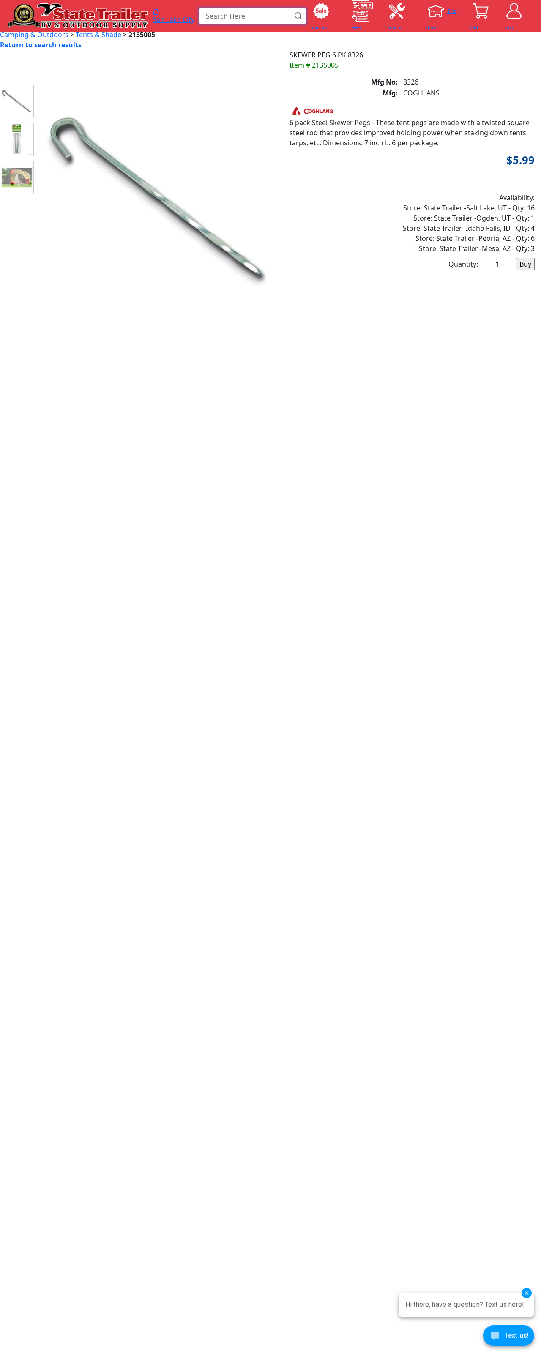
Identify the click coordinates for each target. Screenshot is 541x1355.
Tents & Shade (98, 34)
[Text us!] (508, 1337)
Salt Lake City (173, 19)
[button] (299, 16)
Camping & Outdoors (34, 34)
